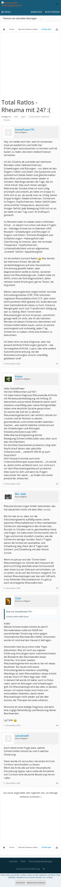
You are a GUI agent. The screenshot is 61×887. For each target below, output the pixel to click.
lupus (23, 117)
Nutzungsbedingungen (40, 861)
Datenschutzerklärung (28, 868)
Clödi (18, 598)
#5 (57, 783)
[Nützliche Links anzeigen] (57, 29)
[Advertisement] (30, 65)
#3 (57, 588)
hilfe (16, 117)
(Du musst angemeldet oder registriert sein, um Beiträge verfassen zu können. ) (30, 794)
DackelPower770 (24, 129)
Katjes (19, 376)
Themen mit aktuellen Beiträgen (20, 18)
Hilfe (23, 861)
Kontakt (13, 861)
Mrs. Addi (20, 494)
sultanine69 (22, 735)
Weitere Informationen (36, 882)
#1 (57, 363)
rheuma (7, 120)
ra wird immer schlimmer (39, 117)
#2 (57, 484)
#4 (57, 725)
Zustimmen (20, 882)
